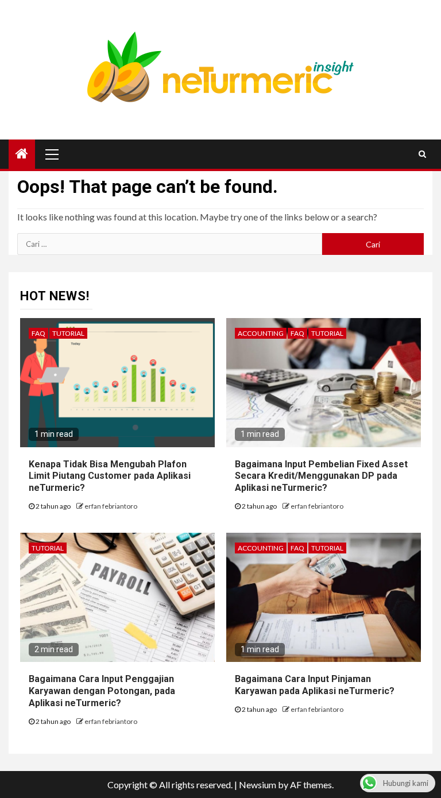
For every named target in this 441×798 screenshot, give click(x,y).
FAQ (38, 333)
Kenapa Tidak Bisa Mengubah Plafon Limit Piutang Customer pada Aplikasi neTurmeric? (110, 476)
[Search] (422, 154)
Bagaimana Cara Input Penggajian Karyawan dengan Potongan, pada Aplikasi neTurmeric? (102, 690)
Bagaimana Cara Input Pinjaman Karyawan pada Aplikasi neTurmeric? (314, 684)
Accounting (261, 333)
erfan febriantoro (110, 506)
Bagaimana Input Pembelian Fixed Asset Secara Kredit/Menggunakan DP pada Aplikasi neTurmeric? (321, 476)
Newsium (257, 784)
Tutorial (68, 333)
